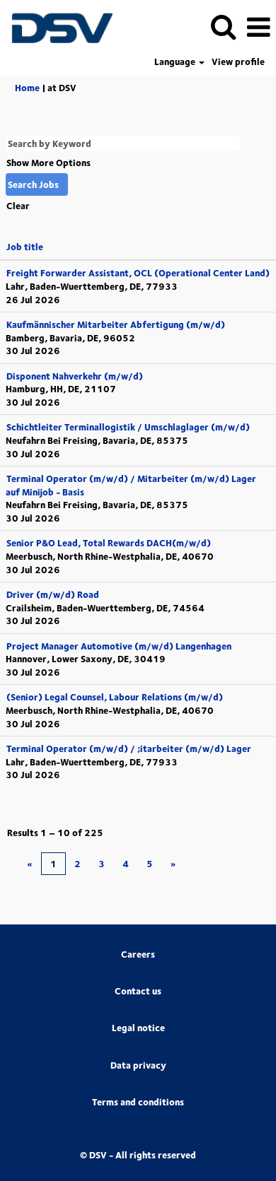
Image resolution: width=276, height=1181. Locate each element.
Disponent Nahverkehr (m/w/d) (74, 376)
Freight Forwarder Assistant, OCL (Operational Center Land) (138, 273)
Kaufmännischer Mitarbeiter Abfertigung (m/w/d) (115, 324)
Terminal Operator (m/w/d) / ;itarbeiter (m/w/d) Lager (128, 748)
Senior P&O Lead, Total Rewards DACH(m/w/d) (108, 543)
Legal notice (138, 1028)
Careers (138, 954)
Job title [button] (24, 247)
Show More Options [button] (48, 162)
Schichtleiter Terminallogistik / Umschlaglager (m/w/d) (128, 427)
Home (27, 88)
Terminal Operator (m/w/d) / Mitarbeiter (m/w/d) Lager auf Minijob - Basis (131, 485)
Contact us (138, 991)
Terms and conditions (138, 1102)
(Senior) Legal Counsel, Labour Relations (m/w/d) (114, 697)
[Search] (223, 26)
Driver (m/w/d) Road (52, 594)
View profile (238, 62)
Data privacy (138, 1065)
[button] (258, 26)
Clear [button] (18, 206)
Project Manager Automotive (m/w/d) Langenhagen (118, 646)
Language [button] (175, 62)
